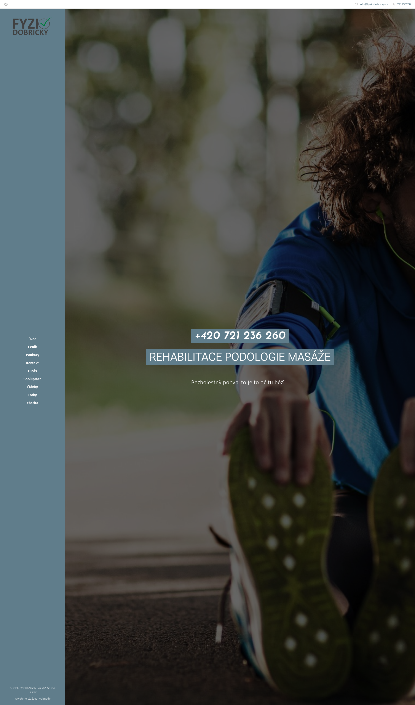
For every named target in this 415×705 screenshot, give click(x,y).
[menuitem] (32, 338)
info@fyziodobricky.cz (373, 4)
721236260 (404, 4)
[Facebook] (6, 4)
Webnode (44, 698)
